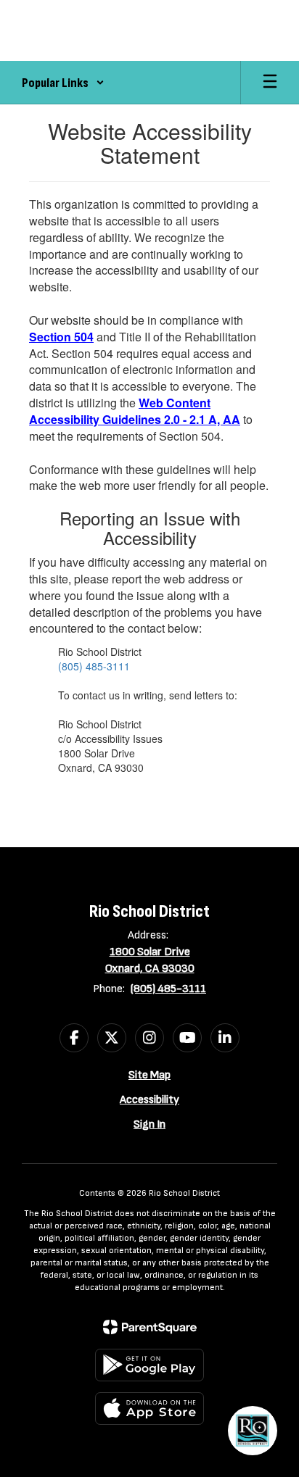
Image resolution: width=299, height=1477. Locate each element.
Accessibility (149, 1100)
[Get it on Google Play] (149, 1365)
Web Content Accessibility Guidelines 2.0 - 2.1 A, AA (134, 411)
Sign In (149, 1124)
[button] (63, 82)
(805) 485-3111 (94, 666)
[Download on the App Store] (149, 1408)
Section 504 (61, 336)
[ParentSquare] (149, 1327)
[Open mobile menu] (270, 82)
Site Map (149, 1075)
